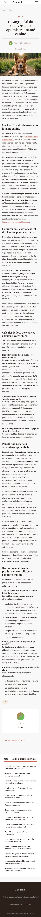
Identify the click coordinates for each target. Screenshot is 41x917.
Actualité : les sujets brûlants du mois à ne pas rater (20, 833)
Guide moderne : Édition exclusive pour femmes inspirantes (20, 804)
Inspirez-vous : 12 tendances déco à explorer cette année (18, 796)
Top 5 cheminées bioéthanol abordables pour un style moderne (20, 869)
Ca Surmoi (16, 2)
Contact (28, 904)
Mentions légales (16, 904)
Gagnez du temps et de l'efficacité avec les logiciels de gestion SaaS (19, 825)
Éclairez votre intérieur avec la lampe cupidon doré (19, 789)
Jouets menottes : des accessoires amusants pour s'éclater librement (18, 847)
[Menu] (36, 2)
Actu (10, 10)
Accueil (4, 10)
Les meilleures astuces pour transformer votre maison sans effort (20, 767)
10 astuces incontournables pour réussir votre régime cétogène (20, 862)
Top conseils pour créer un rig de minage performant (17, 774)
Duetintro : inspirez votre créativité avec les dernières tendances (20, 782)
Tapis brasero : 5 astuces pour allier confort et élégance (18, 811)
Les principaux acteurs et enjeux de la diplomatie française (19, 840)
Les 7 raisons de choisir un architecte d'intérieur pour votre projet (19, 818)
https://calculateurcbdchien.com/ (15, 222)
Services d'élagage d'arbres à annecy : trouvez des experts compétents (19, 855)
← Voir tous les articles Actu (13, 740)
